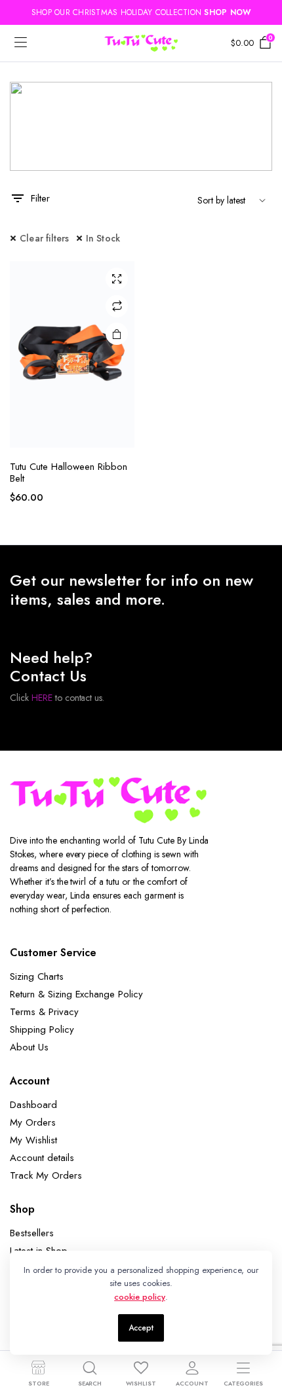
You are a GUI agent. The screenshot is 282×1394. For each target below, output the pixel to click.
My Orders (33, 1122)
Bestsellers (32, 1233)
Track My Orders (46, 1175)
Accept (141, 1328)
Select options (117, 334)
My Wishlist (33, 1140)
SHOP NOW (227, 12)
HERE (41, 697)
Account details (42, 1158)
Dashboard (33, 1105)
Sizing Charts (37, 976)
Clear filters (45, 238)
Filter (40, 198)
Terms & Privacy (44, 1012)
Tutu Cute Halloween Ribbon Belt (68, 472)
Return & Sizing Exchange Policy (76, 994)
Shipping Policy (42, 1029)
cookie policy (139, 1297)
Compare (117, 306)
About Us (29, 1047)
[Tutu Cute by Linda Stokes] (141, 43)
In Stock (103, 238)
